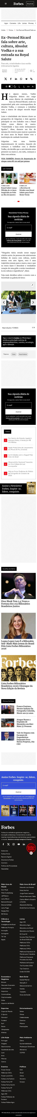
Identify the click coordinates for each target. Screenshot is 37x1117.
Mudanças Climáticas (27, 1047)
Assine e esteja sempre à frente (19, 839)
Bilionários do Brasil (26, 928)
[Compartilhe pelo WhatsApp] (21, 79)
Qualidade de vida (7, 1050)
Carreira (13, 23)
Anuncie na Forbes (7, 860)
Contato (4, 863)
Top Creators (24, 969)
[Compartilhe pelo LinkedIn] (16, 79)
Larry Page (5, 908)
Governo (23, 1079)
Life (19, 23)
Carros (3, 1062)
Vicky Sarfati (24, 890)
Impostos (4, 991)
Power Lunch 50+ (7, 1076)
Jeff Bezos (5, 896)
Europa (22, 1082)
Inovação (4, 930)
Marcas (3, 1059)
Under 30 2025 (25, 972)
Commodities (6, 994)
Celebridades (24, 1017)
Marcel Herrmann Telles (28, 896)
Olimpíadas (5, 1029)
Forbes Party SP (6, 1088)
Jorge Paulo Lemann (27, 893)
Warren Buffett (6, 905)
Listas (24, 23)
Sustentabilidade (26, 1044)
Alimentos (23, 1050)
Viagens (4, 1044)
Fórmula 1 (4, 1017)
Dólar (3, 1000)
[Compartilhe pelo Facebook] (11, 79)
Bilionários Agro (25, 925)
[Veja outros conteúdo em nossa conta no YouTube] (19, 844)
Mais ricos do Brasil (27, 884)
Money (31, 23)
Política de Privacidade (14, 240)
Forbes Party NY (6, 1082)
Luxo (3, 1053)
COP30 (22, 1053)
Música (22, 1023)
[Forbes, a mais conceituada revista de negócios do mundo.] (18, 827)
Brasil (22, 1073)
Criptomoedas (6, 997)
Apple (3, 940)
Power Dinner (5, 1070)
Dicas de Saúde (25, 995)
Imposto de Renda (7, 1003)
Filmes (22, 1014)
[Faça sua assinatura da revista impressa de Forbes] (5, 810)
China (22, 1076)
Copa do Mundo (6, 1011)
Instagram (5, 933)
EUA (21, 1070)
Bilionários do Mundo (27, 931)
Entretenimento (26, 1008)
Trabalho (23, 992)
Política (23, 1067)
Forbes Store (5, 854)
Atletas (3, 1032)
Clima (22, 1041)
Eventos (22, 1020)
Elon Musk (4, 890)
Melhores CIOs (25, 946)
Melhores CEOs (25, 943)
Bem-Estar (24, 977)
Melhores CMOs (25, 949)
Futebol (4, 1020)
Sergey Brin (5, 911)
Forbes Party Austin (8, 1085)
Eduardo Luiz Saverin (27, 887)
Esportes (5, 1008)
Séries (22, 1011)
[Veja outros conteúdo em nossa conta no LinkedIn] (24, 844)
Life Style (5, 1037)
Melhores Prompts (7, 927)
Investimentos (6, 988)
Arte (2, 1056)
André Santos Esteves (27, 908)
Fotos (11, 30)
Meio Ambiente (26, 1037)
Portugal (4, 1041)
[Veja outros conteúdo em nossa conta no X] (8, 844)
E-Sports (4, 1014)
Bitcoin (3, 982)
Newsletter (5, 869)
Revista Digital (6, 857)
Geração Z (23, 983)
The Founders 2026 (26, 966)
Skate (3, 1026)
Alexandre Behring (26, 905)
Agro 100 (23, 922)
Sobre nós (4, 851)
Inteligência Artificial (8, 924)
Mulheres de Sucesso (27, 963)
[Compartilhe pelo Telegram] (26, 79)
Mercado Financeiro (8, 985)
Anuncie (30, 4)
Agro (6, 23)
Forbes (16, 338)
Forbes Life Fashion (7, 1079)
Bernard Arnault (6, 902)
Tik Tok (3, 936)
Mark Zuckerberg (7, 893)
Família (22, 989)
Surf (2, 1023)
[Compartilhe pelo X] (6, 79)
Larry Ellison (5, 899)
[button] (19, 86)
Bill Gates (4, 914)
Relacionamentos (26, 986)
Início (3, 30)
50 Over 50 (23, 934)
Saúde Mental (24, 980)
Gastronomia (5, 1047)
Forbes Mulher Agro (7, 1102)
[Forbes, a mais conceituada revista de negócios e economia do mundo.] (18, 3)
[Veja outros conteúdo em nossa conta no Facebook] (3, 844)
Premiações (24, 1026)
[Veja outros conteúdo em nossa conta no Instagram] (14, 844)
